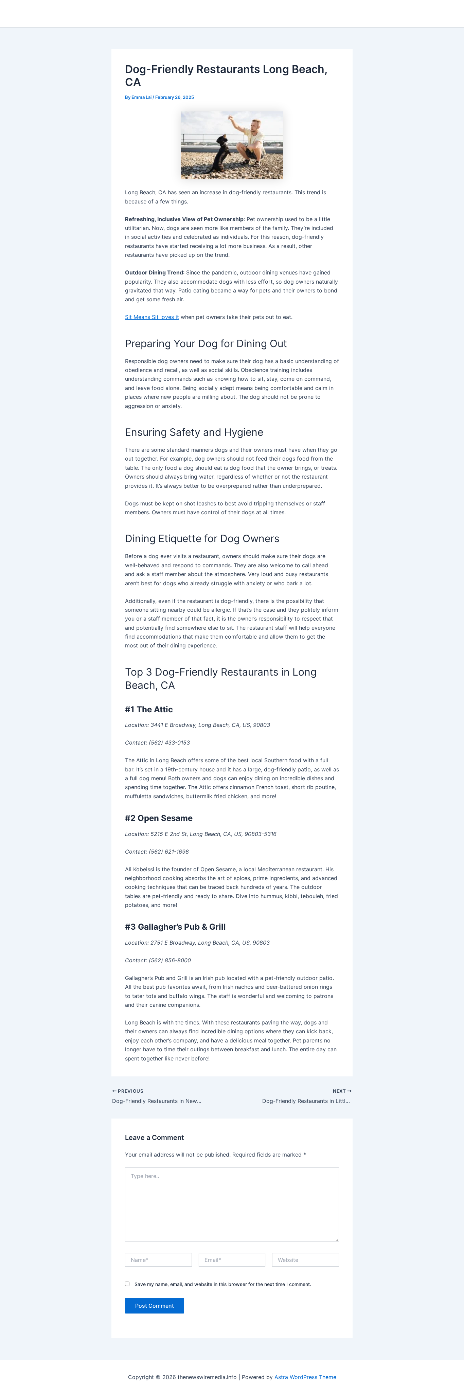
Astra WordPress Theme (305, 1377)
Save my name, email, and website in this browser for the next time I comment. (223, 1284)
